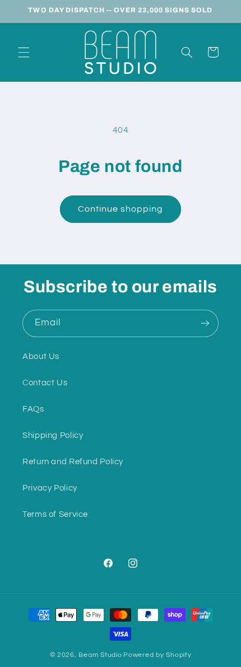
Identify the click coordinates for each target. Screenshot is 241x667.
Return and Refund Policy (72, 462)
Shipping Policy (52, 435)
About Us (40, 356)
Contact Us (44, 383)
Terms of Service (55, 514)
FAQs (33, 409)
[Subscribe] (205, 323)
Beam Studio (100, 655)
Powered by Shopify (157, 655)
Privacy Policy (49, 488)
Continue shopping (121, 208)
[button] (23, 52)
